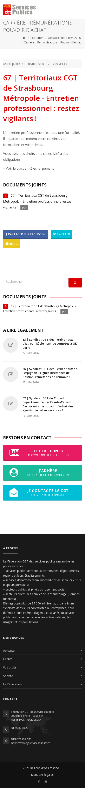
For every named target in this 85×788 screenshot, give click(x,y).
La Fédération (12, 684)
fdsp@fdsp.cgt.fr (21, 739)
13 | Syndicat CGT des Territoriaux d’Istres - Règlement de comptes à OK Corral (49, 344)
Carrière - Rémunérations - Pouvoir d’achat (52, 42)
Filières (7, 659)
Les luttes (36, 38)
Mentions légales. (42, 775)
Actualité (9, 650)
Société (8, 676)
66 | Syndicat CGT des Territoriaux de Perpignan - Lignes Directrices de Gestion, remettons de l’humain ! (49, 373)
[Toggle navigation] (76, 9)
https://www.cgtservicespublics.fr (30, 743)
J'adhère (48, 472)
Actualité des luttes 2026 (64, 38)
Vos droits (10, 667)
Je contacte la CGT (48, 492)
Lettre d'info (48, 452)
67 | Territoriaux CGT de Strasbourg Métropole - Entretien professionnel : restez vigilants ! (37, 201)
